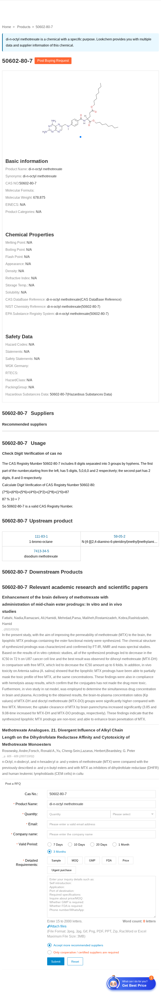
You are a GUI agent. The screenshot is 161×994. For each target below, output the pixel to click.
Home (6, 27)
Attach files (58, 926)
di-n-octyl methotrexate (45, 169)
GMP (92, 860)
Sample (56, 860)
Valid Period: (28, 844)
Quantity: (31, 814)
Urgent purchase (61, 870)
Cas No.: (31, 794)
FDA (109, 860)
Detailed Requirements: (27, 863)
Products (23, 27)
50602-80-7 (27, 183)
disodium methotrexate (41, 553)
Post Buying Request (53, 60)
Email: (33, 824)
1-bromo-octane (41, 539)
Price (126, 860)
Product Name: (27, 804)
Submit (55, 961)
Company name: (25, 834)
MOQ (75, 860)
